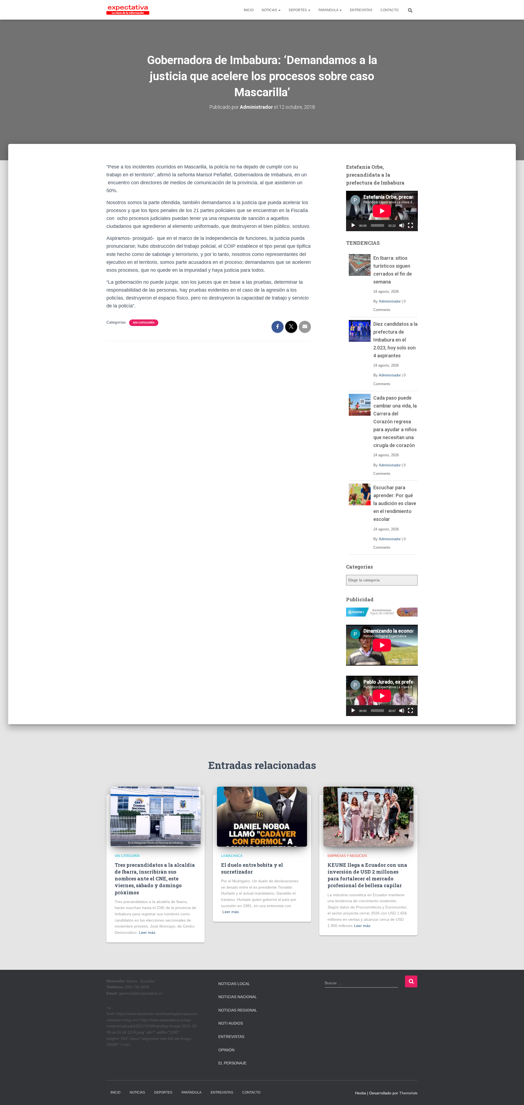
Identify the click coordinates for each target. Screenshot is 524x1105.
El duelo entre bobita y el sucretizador (252, 868)
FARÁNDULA (328, 10)
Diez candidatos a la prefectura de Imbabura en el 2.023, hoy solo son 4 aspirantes (395, 339)
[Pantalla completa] (410, 225)
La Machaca (231, 856)
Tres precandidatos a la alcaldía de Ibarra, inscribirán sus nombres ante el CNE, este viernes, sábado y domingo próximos (155, 879)
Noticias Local (234, 984)
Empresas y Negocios (347, 856)
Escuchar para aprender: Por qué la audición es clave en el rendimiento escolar (394, 503)
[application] (382, 211)
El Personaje (232, 1063)
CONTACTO (389, 10)
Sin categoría (143, 322)
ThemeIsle (408, 1093)
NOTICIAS (270, 10)
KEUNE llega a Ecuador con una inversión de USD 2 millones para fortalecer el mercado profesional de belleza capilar (367, 875)
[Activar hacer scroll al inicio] (513, 1094)
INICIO (249, 10)
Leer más (147, 932)
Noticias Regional (237, 1010)
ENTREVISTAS (361, 10)
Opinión (226, 1050)
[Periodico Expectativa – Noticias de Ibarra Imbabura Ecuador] (127, 10)
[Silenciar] (401, 225)
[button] (279, 10)
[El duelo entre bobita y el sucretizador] (262, 816)
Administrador (390, 301)
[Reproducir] (353, 225)
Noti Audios (230, 1023)
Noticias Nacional (237, 997)
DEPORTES (298, 10)
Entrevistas (231, 1036)
